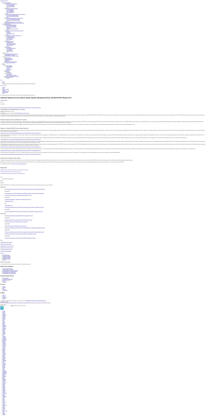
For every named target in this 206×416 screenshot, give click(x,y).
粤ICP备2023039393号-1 (41, 300)
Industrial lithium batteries (46, 302)
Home (4, 81)
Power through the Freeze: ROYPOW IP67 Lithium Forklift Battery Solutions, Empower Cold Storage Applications (24, 193)
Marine (4, 90)
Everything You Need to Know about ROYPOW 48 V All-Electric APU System (18, 219)
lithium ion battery (13, 302)
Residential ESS (5, 92)
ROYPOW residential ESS (5, 302)
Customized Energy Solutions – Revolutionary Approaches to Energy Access (18, 199)
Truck (4, 93)
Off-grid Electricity (6, 91)
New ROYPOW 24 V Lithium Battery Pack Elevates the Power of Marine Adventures (12, 173)
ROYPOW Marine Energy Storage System (22, 113)
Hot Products (2, 301)
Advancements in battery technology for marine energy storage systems (10, 171)
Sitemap (7, 301)
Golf (3, 88)
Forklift (4, 87)
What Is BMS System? (8, 205)
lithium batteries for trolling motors (35, 302)
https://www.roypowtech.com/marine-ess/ (19, 163)
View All (1, 253)
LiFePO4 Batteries (6, 89)
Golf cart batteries (20, 302)
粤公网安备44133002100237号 (31, 300)
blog (3, 82)
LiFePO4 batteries (26, 302)
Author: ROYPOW (3, 100)
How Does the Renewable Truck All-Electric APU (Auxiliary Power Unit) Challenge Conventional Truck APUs (24, 211)
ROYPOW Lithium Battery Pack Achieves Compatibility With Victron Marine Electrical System (14, 169)
